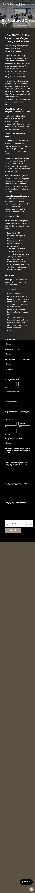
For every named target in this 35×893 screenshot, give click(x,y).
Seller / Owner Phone (12, 402)
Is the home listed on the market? (17, 360)
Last (19, 387)
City (6, 427)
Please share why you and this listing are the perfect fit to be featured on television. (17, 464)
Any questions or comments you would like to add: (16, 484)
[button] (32, 4)
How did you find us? (12, 350)
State (20, 427)
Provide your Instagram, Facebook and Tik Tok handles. (17, 503)
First (6, 387)
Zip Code (7, 434)
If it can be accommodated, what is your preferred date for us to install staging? (17, 450)
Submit (13, 530)
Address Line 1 (9, 419)
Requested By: (10, 340)
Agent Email (9, 370)
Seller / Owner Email (12, 392)
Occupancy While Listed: (14, 439)
